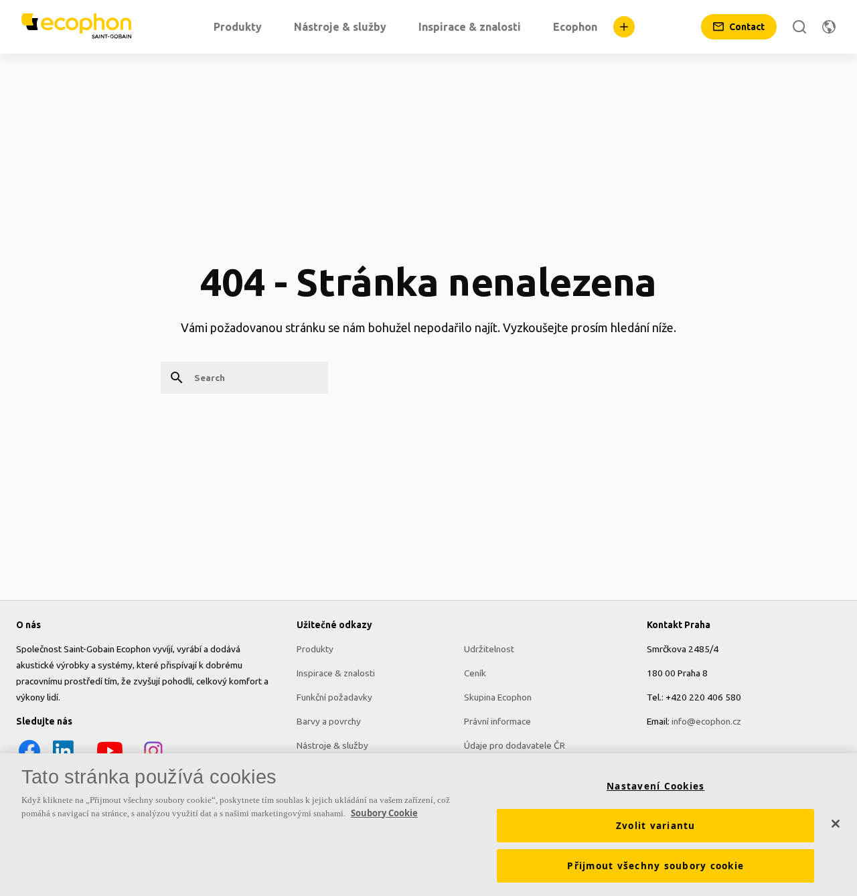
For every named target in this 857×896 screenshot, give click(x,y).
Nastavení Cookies (655, 786)
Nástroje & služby (332, 745)
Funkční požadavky (334, 697)
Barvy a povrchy (329, 721)
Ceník (475, 673)
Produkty (315, 649)
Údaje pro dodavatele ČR (514, 745)
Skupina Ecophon (498, 697)
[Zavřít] (835, 823)
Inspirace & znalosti (336, 673)
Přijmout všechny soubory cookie (655, 866)
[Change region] (829, 26)
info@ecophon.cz (706, 721)
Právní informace (497, 721)
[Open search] (799, 26)
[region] (428, 824)
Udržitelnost (489, 649)
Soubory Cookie (384, 813)
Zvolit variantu (656, 826)
